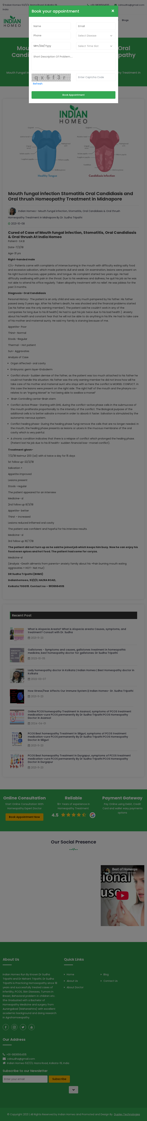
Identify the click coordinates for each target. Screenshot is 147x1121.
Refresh (37, 83)
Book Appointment (73, 95)
